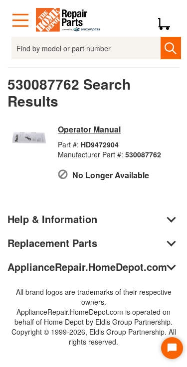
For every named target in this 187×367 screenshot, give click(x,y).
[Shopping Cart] (168, 20)
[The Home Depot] (68, 20)
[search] (171, 48)
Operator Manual (89, 129)
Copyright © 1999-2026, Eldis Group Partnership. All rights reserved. (93, 337)
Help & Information (52, 219)
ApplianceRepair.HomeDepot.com (87, 266)
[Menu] (20, 20)
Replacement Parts (52, 243)
